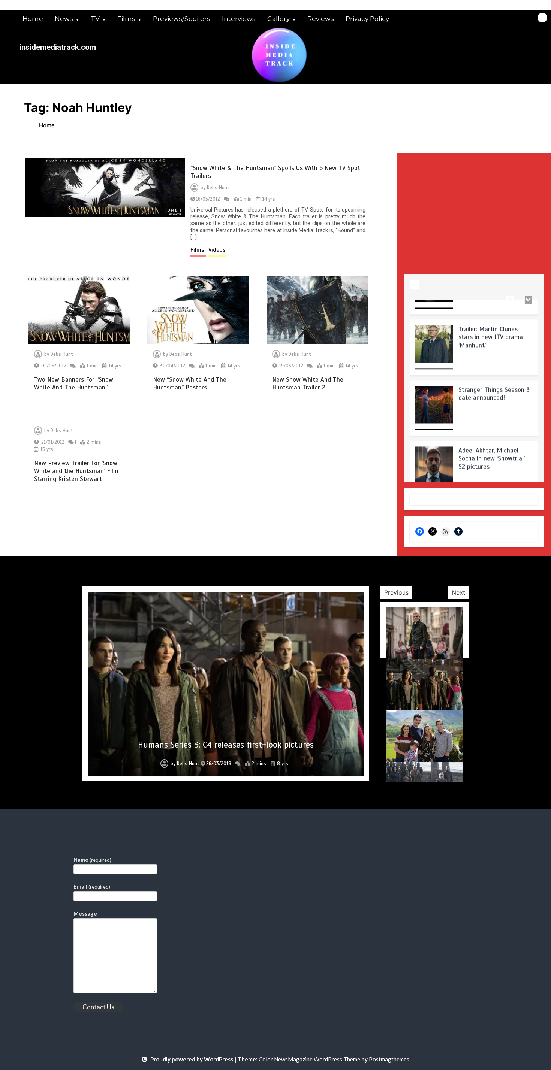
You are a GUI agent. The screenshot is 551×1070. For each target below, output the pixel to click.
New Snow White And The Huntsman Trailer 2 (307, 383)
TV (95, 18)
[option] (474, 330)
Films (126, 18)
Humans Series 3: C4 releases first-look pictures (226, 745)
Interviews (239, 18)
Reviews (320, 18)
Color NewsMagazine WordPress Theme (309, 1059)
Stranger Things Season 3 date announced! (494, 374)
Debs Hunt (218, 188)
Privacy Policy (367, 18)
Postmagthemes (389, 1059)
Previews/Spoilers (181, 18)
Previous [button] (396, 592)
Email (91, 886)
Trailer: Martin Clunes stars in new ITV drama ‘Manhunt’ (490, 318)
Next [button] (458, 592)
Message (85, 913)
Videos (217, 250)
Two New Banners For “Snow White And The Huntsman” (73, 383)
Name (92, 859)
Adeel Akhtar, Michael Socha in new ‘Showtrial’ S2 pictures (491, 439)
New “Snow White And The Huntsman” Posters (189, 383)
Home (32, 18)
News (64, 18)
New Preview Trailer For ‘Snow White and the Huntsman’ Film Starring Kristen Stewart (76, 471)
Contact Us (98, 1007)
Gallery (278, 18)
